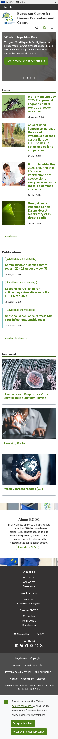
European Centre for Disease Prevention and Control (35, 18)
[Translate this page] (44, 27)
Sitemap (41, 678)
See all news (10, 236)
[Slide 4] (34, 78)
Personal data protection (18, 672)
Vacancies (29, 599)
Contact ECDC (29, 610)
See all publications (14, 338)
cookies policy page (22, 706)
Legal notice (21, 658)
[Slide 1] (23, 78)
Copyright (35, 658)
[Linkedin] (16, 645)
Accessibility (27, 678)
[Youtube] (31, 645)
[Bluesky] (21, 645)
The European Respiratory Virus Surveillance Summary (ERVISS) (26, 396)
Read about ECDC (27, 547)
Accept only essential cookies (28, 731)
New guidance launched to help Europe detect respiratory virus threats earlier (39, 210)
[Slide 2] (27, 78)
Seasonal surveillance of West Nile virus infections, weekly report (28, 318)
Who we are (29, 582)
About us (29, 571)
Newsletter (23, 634)
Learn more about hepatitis (24, 61)
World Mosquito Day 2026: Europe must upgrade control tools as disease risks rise (42, 104)
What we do (29, 577)
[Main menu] (52, 28)
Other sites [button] (8, 7)
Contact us (29, 616)
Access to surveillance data (27, 665)
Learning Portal (14, 443)
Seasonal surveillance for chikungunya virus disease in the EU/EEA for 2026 (27, 292)
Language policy (42, 672)
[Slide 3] (30, 78)
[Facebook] (26, 645)
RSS (42, 634)
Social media (29, 625)
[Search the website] (37, 28)
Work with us (29, 593)
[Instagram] (36, 645)
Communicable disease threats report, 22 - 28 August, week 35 (26, 266)
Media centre (29, 620)
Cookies (14, 678)
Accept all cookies (22, 723)
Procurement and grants (29, 603)
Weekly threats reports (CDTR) (25, 489)
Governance (29, 586)
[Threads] (41, 645)
